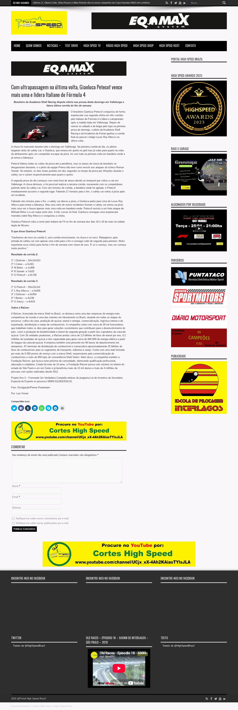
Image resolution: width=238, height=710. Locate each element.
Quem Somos (33, 45)
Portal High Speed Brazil (187, 59)
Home (17, 45)
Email (15, 496)
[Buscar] (224, 3)
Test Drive (71, 45)
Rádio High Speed (117, 45)
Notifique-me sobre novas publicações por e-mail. (42, 523)
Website (16, 507)
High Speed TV (92, 45)
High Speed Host (169, 45)
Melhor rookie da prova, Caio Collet (51, 2)
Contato (190, 45)
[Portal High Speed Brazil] (39, 31)
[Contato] (159, 28)
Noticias (52, 45)
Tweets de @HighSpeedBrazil (29, 645)
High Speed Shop (143, 45)
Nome (15, 486)
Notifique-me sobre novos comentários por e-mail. (42, 518)
